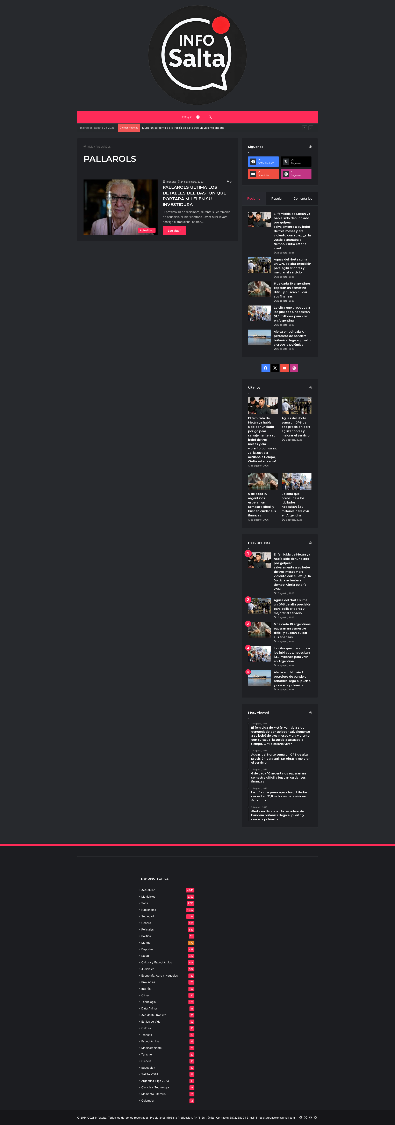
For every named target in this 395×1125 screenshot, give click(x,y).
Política (146, 936)
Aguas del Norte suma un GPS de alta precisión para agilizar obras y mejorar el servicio (296, 426)
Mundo (145, 942)
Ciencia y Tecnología (155, 1087)
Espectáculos (150, 1041)
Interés (146, 988)
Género (146, 923)
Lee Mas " (174, 230)
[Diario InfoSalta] (197, 55)
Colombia (147, 1100)
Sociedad (147, 916)
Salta (144, 903)
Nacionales (148, 909)
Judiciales (147, 969)
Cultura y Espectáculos (156, 962)
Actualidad (148, 890)
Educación (148, 1067)
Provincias (148, 982)
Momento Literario (153, 1094)
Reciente (253, 198)
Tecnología (148, 1001)
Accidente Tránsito (153, 1015)
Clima (145, 995)
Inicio (89, 146)
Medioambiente (151, 1048)
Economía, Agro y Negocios (159, 975)
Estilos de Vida (150, 1021)
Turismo (146, 1054)
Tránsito (146, 1034)
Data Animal (149, 1008)
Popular (277, 198)
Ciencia (146, 1061)
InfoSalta (171, 181)
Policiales (147, 929)
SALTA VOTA (149, 1074)
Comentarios (303, 198)
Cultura (146, 1028)
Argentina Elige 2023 (155, 1080)
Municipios (148, 896)
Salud (145, 955)
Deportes (147, 949)
